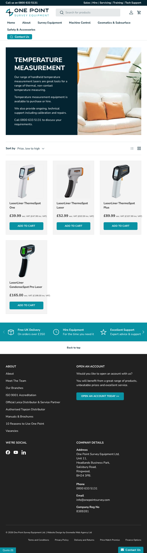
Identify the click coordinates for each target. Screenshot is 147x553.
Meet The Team (16, 381)
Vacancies (12, 431)
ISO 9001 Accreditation (21, 395)
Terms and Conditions (38, 540)
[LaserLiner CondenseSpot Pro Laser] (26, 261)
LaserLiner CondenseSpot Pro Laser (26, 285)
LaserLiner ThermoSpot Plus (119, 205)
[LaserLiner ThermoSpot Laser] (74, 181)
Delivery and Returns (84, 540)
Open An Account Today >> (100, 396)
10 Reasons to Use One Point (25, 424)
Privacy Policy (61, 540)
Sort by (10, 148)
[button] (139, 12)
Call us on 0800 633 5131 (22, 2)
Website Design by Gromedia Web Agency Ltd (69, 532)
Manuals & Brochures (19, 417)
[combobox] (88, 12)
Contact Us (132, 549)
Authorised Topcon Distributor (25, 409)
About (10, 374)
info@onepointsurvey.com (93, 500)
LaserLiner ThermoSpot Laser (72, 205)
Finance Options (133, 540)
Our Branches (14, 388)
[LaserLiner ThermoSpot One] (26, 181)
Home (11, 23)
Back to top (73, 347)
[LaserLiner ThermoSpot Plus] (120, 181)
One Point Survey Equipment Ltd (29, 532)
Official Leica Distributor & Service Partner (33, 402)
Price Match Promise (110, 540)
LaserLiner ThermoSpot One (25, 205)
